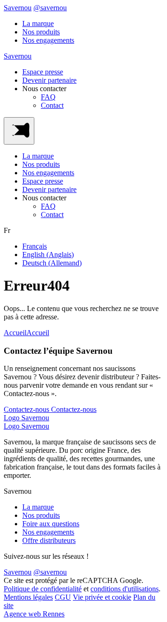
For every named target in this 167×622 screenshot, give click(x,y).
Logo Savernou (26, 418)
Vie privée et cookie (102, 597)
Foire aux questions (50, 524)
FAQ (48, 97)
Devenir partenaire (49, 80)
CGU (63, 597)
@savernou (50, 8)
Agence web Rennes (34, 614)
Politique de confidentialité (43, 589)
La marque (38, 23)
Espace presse (42, 72)
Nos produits (41, 32)
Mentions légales (28, 597)
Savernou (18, 8)
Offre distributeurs (49, 540)
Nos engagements (48, 40)
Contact (52, 105)
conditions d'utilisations (124, 589)
